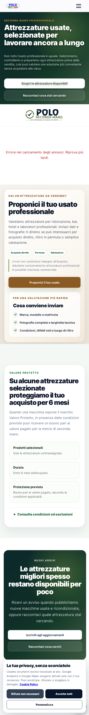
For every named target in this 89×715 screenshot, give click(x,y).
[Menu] (79, 6)
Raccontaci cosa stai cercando (44, 95)
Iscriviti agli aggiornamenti (45, 635)
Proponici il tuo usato (44, 282)
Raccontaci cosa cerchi (45, 646)
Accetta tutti (63, 693)
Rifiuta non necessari (25, 693)
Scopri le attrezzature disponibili (45, 83)
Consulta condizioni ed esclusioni (45, 514)
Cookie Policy (29, 684)
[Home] (13, 6)
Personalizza (44, 704)
